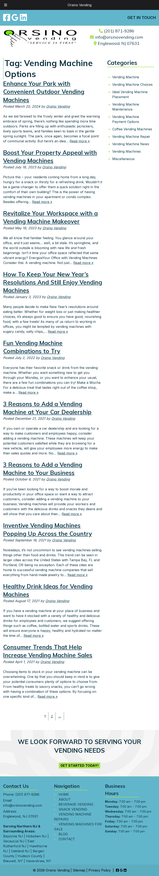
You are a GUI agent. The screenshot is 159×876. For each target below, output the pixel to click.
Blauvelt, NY (13, 861)
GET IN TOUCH (141, 17)
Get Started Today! (79, 765)
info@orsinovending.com (119, 37)
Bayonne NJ (13, 836)
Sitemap (79, 870)
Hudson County (30, 856)
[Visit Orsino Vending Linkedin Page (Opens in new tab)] (23, 17)
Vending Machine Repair (131, 136)
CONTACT (67, 839)
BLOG (63, 834)
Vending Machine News (130, 144)
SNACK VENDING (73, 809)
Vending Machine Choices (132, 84)
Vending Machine (125, 77)
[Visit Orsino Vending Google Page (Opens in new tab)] (15, 17)
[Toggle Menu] (5, 5)
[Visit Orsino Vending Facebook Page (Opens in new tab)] (6, 17)
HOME (64, 794)
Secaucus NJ (13, 841)
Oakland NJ (20, 851)
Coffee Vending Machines (132, 129)
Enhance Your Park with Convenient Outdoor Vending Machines (43, 91)
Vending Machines (126, 151)
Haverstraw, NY (38, 861)
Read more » (80, 141)
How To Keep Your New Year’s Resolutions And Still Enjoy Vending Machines (52, 282)
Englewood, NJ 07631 (118, 43)
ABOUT (65, 799)
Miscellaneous (123, 159)
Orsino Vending (80, 5)
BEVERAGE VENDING (76, 804)
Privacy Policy (99, 870)
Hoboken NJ (36, 836)
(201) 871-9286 (119, 30)
